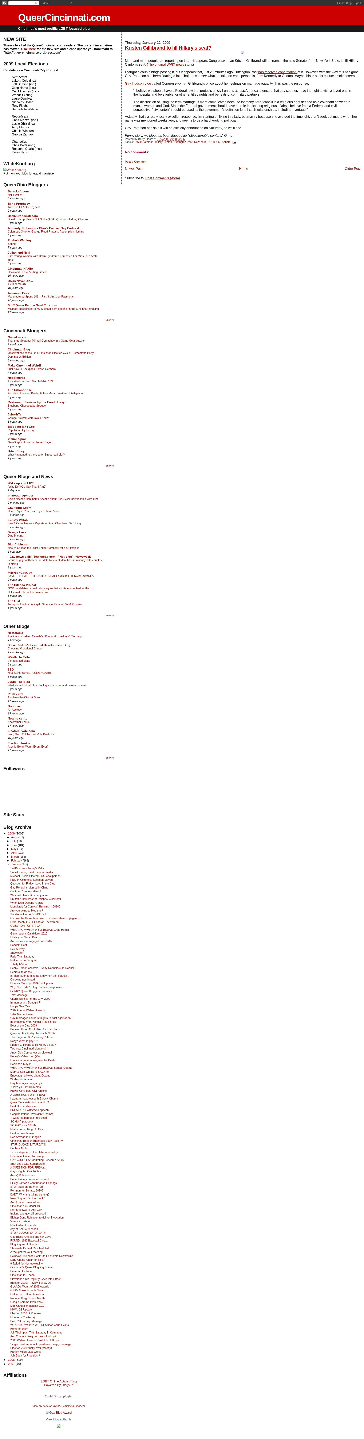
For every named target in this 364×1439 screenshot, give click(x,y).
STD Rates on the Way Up (26, 1186)
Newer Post (133, 168)
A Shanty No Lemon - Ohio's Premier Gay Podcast (43, 228)
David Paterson (144, 142)
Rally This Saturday (22, 956)
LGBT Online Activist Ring (59, 1381)
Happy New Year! (20, 1006)
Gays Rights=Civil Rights (25, 1171)
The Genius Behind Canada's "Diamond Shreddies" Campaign (45, 636)
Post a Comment (136, 161)
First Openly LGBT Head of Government (34, 922)
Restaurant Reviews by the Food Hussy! (37, 402)
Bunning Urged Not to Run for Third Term (35, 1029)
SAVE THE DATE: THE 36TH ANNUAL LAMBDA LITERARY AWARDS (51, 576)
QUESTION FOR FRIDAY (26, 925)
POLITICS (213, 142)
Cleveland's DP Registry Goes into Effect (35, 1279)
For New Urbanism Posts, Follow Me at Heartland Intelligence (45, 393)
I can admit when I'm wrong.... (28, 1156)
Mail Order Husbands (23, 1225)
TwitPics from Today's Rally (27, 868)
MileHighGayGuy (20, 572)
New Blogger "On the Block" (27, 1198)
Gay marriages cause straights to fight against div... (42, 1018)
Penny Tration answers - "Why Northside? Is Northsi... (43, 968)
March (15, 856)
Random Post (18, 945)
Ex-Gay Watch (18, 520)
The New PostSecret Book (24, 697)
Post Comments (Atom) (162, 178)
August (16, 837)
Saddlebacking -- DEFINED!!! (28, 914)
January (16, 864)
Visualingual (17, 439)
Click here (28, 49)
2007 (12, 1364)
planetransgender (20, 495)
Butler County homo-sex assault (30, 1179)
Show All (110, 320)
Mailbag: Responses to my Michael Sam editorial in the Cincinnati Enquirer (53, 308)
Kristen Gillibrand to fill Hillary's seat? (168, 48)
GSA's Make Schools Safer (27, 1290)
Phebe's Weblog (19, 240)
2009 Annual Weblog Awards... (28, 1010)
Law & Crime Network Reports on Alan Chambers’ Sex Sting (44, 523)
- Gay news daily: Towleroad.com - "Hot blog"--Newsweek (49, 556)
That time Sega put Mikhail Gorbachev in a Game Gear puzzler (46, 340)
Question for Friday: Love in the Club (32, 883)
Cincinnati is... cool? (22, 1275)
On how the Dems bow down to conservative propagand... (45, 918)
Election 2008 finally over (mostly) (31, 1348)
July (14, 841)
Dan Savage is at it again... (27, 1137)
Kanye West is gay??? (24, 1041)
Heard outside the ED (23, 972)
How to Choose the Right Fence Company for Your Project (43, 547)
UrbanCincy (16, 451)
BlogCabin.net (18, 544)
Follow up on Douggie (23, 960)
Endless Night (18, 1148)
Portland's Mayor (20, 1064)
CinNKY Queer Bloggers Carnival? (31, 991)
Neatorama (15, 632)
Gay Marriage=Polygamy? (26, 1083)
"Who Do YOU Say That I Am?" (27, 486)
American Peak (18, 293)
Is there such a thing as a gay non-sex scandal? (39, 975)
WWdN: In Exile (19, 657)
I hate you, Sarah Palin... (25, 937)
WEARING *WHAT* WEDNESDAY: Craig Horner (39, 929)
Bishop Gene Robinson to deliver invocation (37, 1217)
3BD (11, 669)
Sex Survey (17, 949)
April (14, 852)
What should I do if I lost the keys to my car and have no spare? (47, 685)
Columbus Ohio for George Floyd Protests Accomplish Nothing (46, 231)
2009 (12, 833)
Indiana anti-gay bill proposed (28, 1213)
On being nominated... (23, 979)
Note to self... (17, 718)
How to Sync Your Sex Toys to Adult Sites (33, 511)
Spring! (12, 243)
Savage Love (17, 532)
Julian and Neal (19, 252)
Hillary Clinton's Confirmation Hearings (33, 1183)
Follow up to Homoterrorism (27, 1294)
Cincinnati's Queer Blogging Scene (31, 1267)
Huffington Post (183, 142)
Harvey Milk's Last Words (25, 1351)
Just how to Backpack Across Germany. (32, 369)
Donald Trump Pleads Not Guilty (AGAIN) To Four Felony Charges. (48, 219)
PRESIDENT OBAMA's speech (29, 1110)
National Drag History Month (27, 1298)
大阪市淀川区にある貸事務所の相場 (30, 673)
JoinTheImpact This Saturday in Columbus (36, 1332)
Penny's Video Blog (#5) (25, 1056)
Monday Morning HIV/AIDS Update (31, 983)
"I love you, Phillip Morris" (26, 1087)
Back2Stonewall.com (23, 216)
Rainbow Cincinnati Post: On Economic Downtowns (41, 1256)
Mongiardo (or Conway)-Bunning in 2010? (35, 906)
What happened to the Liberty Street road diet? (36, 454)
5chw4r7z (14, 414)
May (14, 849)
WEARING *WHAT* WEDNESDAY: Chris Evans (39, 1325)
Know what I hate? (19, 722)
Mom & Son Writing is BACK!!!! (29, 1071)
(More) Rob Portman (22, 1175)
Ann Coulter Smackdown (25, 1202)
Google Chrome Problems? (26, 1302)
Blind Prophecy (19, 203)
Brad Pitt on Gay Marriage (26, 1321)
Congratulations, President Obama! (31, 1114)
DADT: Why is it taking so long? (29, 1194)
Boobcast (15, 706)
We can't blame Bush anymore (29, 895)
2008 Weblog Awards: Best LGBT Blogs (34, 1340)
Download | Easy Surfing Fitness (28, 272)
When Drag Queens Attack (26, 902)
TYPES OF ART (18, 284)
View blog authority (59, 1419)
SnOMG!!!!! (17, 952)
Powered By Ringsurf (58, 1385)
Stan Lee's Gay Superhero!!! (27, 1163)
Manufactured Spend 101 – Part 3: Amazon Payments (41, 296)
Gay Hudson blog (138, 83)
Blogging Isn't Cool (22, 426)
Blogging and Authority (24, 1244)
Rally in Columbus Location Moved (31, 879)
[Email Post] (233, 142)
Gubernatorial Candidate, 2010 (28, 933)
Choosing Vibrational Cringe (24, 648)
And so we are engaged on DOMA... (32, 941)
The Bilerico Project (22, 585)
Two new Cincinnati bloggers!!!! (29, 1048)
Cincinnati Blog (19, 349)
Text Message (19, 995)
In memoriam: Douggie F (25, 1002)
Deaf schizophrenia (22, 1133)
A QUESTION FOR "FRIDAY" (28, 1094)
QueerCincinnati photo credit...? (29, 1102)
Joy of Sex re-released (24, 1229)
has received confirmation (277, 72)
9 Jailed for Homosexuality (26, 1263)
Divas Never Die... (20, 281)
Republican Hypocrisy (21, 430)
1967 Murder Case (21, 1014)
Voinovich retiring (20, 1221)
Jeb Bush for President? (25, 1355)
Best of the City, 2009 (23, 1025)
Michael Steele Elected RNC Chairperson (35, 876)
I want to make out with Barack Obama (34, 1098)
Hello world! (15, 194)
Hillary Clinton (163, 142)
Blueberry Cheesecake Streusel (27, 405)
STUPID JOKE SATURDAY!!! (28, 1232)
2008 (12, 1359)
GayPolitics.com (19, 507)
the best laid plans (19, 660)
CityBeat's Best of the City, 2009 (30, 998)
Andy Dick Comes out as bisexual (31, 1052)
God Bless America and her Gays (30, 1236)
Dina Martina (15, 535)
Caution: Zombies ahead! (25, 891)
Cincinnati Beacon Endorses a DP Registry (36, 1140)
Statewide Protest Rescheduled (29, 1248)
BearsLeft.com (18, 191)
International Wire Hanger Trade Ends (33, 1021)
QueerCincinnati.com (64, 17)
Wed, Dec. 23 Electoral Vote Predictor (31, 734)
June (14, 845)
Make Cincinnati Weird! (24, 365)
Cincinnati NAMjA (20, 268)
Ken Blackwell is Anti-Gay (26, 1209)
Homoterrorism (19, 1328)
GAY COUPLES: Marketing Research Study (37, 1160)
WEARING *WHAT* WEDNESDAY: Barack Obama (41, 1067)
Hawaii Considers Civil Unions (28, 1090)
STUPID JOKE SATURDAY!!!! (28, 1144)
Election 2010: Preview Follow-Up (30, 1282)
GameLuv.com (18, 337)
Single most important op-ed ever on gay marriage (40, 1344)
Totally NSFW (18, 964)
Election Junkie (19, 743)
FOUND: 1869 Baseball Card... (29, 1240)
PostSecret (15, 694)
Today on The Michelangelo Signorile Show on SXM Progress (45, 604)
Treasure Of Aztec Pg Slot (24, 207)
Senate (226, 142)
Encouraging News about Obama (30, 1075)
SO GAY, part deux (21, 1121)
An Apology (15, 709)
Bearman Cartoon (21, 1271)
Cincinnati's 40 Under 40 (25, 1206)
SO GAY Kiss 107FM (23, 1125)
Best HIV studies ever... (25, 1106)
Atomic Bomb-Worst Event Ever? (28, 746)
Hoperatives (16, 377)
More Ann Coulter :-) (22, 1317)
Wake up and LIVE (21, 483)
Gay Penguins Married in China (29, 887)
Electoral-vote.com (21, 731)
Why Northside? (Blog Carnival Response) (36, 987)
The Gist (14, 601)
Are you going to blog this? (26, 910)
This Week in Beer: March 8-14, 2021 (30, 381)
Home (243, 168)
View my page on (58, 1406)
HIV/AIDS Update (21, 1309)
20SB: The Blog (19, 681)
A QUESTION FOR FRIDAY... (28, 1167)
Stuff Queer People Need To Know (32, 305)
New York (200, 142)
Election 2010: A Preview (25, 1313)
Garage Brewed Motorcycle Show (28, 417)
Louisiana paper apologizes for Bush (32, 1060)
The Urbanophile (20, 390)
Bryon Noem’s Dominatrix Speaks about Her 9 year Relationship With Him (53, 498)
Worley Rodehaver (21, 1079)
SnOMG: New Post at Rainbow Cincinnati (35, 899)
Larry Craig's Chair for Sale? (27, 1259)
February (17, 860)
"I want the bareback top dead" (29, 1117)
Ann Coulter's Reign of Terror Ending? (33, 1336)
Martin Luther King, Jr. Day (26, 1129)
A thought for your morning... (27, 1252)
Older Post (353, 168)
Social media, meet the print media (31, 872)
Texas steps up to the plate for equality (34, 1152)
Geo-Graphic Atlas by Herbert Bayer (30, 442)
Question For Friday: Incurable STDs (32, 1033)
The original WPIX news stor (169, 64)
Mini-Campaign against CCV (27, 1305)
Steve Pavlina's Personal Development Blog (39, 645)
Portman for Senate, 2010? (26, 1190)
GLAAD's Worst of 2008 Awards (29, 1286)
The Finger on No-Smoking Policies (32, 1037)
